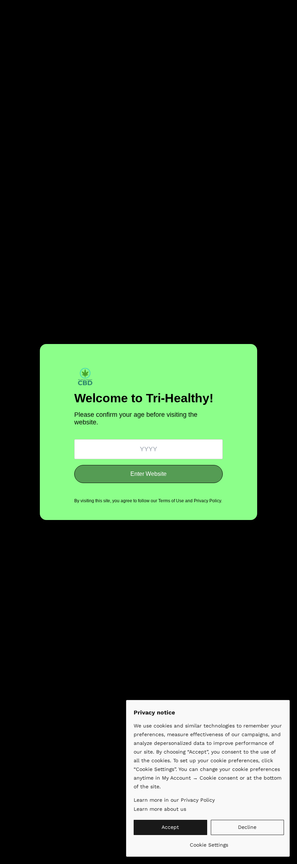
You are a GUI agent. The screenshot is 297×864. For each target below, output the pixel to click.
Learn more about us (160, 809)
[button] (170, 827)
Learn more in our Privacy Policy (174, 800)
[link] (209, 842)
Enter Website (148, 474)
